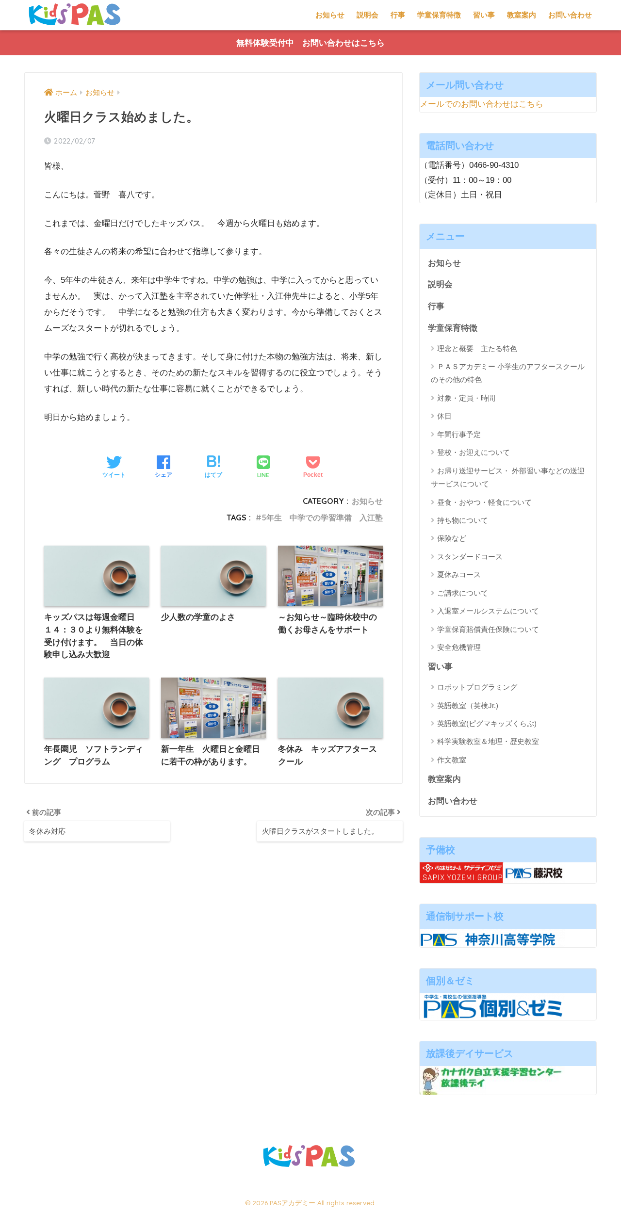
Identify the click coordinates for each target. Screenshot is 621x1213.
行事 (398, 15)
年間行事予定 (459, 434)
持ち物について (462, 520)
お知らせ (329, 15)
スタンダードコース (470, 556)
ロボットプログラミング (477, 687)
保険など (451, 538)
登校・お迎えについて (473, 452)
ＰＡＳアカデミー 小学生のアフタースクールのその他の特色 (508, 373)
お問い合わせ (570, 15)
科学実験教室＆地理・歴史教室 (488, 741)
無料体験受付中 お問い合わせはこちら (310, 43)
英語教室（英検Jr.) (467, 705)
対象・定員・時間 (466, 398)
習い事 (484, 15)
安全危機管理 (459, 647)
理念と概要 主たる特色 (477, 348)
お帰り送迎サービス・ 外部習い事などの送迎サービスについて (508, 477)
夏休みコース (459, 574)
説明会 (367, 15)
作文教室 (451, 760)
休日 (444, 416)
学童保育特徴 (439, 15)
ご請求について (462, 593)
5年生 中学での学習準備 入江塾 (322, 517)
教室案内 (521, 15)
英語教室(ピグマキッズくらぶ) (487, 723)
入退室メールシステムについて (488, 611)
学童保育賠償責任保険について (488, 629)
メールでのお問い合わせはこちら (481, 104)
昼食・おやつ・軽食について (484, 502)
